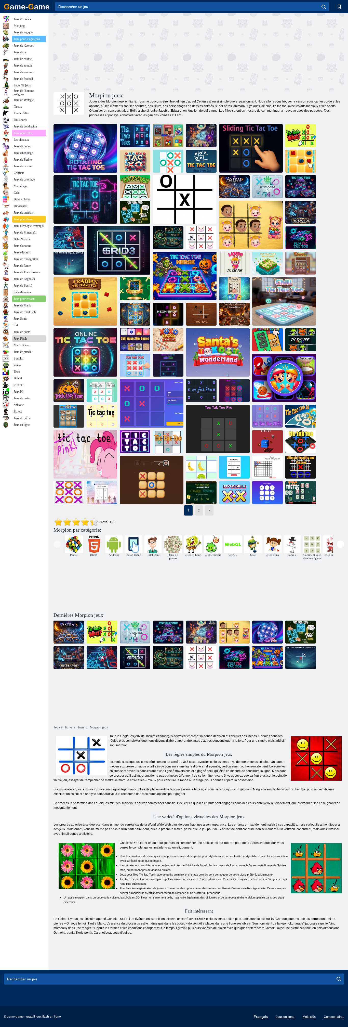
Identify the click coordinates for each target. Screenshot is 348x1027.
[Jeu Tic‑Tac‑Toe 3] (267, 186)
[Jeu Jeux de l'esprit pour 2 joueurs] (168, 135)
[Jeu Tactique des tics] (300, 492)
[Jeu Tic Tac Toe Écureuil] (300, 263)
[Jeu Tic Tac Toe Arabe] (85, 301)
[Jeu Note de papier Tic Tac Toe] (135, 186)
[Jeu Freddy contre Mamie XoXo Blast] (234, 314)
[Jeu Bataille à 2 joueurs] (267, 339)
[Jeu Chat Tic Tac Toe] (201, 237)
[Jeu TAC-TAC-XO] (135, 161)
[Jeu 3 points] (267, 492)
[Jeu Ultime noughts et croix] (300, 467)
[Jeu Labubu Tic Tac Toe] (234, 263)
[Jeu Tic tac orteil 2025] (267, 416)
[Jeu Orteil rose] (85, 454)
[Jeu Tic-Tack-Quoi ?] (300, 135)
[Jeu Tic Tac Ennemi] (234, 288)
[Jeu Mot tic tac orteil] (267, 467)
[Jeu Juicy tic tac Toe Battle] (201, 467)
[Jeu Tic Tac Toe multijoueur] (135, 365)
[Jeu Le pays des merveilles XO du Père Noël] (218, 352)
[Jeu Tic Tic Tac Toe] (251, 148)
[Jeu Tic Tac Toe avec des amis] (201, 161)
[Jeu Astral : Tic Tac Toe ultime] (234, 186)
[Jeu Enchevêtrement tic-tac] (151, 480)
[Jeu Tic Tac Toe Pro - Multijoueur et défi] (300, 186)
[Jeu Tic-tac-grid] (151, 403)
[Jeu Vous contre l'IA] (68, 237)
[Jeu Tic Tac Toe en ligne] (85, 352)
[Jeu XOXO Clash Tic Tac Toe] (168, 339)
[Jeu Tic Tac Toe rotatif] (85, 148)
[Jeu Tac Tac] (201, 314)
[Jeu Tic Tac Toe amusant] (300, 237)
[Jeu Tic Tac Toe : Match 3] (267, 263)
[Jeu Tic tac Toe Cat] (68, 416)
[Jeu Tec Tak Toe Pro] (218, 429)
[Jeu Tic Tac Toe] (135, 135)
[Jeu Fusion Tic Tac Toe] (185, 276)
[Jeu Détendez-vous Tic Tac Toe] (284, 301)
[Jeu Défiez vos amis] (284, 378)
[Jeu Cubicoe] (267, 441)
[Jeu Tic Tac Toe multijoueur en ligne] (85, 199)
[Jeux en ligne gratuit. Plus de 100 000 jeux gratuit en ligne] (27, 6)
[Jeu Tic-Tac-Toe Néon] (168, 365)
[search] (323, 6)
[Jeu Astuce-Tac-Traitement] (68, 390)
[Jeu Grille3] (118, 250)
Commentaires (334, 1017)
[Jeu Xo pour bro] (201, 390)
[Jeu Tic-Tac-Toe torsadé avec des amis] (300, 212)
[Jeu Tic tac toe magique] (135, 314)
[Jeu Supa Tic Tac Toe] (201, 135)
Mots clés (309, 1017)
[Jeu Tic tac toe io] (300, 416)
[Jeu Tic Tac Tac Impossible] (185, 199)
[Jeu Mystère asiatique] (300, 161)
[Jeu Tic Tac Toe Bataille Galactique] (68, 263)
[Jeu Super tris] (102, 390)
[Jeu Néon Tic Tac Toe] (234, 390)
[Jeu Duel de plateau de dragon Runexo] (168, 237)
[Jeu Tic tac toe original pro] (201, 492)
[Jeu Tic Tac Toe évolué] (135, 288)
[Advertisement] (126, 51)
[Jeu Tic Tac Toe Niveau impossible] (234, 492)
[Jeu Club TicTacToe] (135, 212)
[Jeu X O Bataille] (234, 467)
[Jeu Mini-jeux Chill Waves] (135, 339)
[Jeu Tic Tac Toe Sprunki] (300, 339)
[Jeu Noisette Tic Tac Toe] (251, 225)
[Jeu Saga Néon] (168, 314)
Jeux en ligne (285, 1017)
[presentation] (57, 544)
